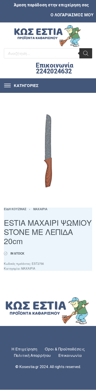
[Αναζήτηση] (85, 53)
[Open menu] (21, 85)
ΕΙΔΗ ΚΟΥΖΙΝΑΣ (15, 209)
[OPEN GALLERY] (48, 151)
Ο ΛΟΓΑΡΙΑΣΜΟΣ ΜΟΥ (71, 14)
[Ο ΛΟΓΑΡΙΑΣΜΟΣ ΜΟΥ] (46, 14)
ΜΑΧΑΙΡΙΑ (40, 209)
